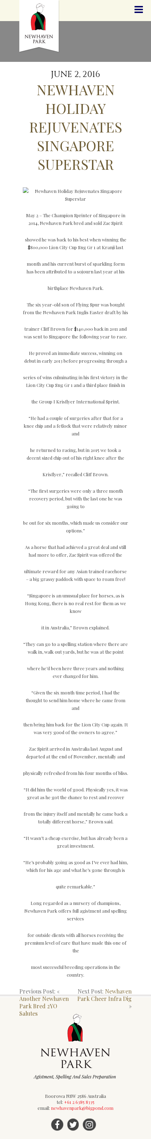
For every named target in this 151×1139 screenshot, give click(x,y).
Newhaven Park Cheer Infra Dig (104, 995)
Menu (138, 9)
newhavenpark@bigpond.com (82, 1108)
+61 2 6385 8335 (79, 1102)
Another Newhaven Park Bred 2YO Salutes (44, 1006)
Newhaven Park (39, 26)
